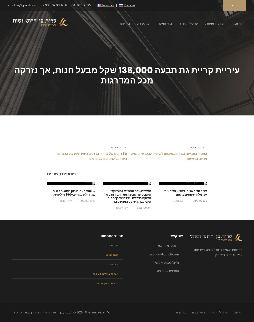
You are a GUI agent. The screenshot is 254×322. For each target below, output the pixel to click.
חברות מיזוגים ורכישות (105, 274)
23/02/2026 (200, 201)
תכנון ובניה (112, 255)
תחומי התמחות (214, 23)
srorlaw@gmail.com (22, 5)
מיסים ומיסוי (111, 245)
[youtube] (211, 5)
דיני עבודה (112, 264)
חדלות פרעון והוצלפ (107, 283)
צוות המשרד (164, 23)
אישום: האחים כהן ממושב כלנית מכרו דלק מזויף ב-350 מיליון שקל (73, 193)
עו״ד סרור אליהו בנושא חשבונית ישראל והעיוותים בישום (185, 193)
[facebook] (217, 5)
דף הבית (237, 23)
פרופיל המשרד (188, 23)
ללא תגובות (178, 201)
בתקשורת (143, 23)
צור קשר (233, 5)
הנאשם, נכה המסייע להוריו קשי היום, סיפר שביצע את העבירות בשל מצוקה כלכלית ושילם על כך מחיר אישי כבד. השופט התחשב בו (128, 196)
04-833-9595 (81, 5)
